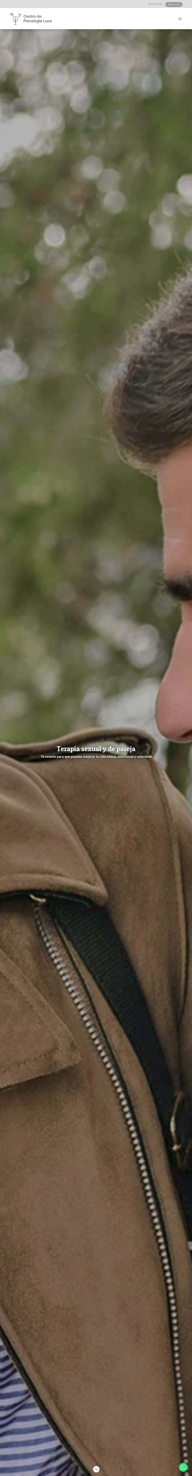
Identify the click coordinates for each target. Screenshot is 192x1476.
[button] (183, 1467)
